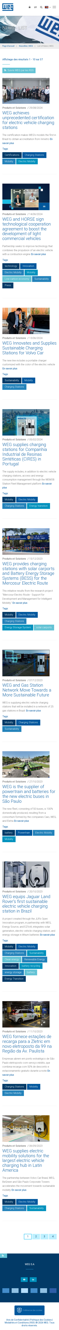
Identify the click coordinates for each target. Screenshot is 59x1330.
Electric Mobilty (27, 161)
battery (9, 832)
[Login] (29, 7)
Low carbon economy (17, 278)
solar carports (44, 627)
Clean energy (12, 959)
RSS (32, 1322)
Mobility (9, 161)
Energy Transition (14, 978)
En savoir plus (38, 254)
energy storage (13, 972)
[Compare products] (35, 7)
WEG (6, 7)
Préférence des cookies (32, 1310)
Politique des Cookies (41, 1320)
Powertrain (24, 832)
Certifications (12, 154)
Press (8, 285)
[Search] (41, 7)
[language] (48, 7)
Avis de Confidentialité (17, 1320)
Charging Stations (34, 154)
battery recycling (31, 965)
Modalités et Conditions (17, 1322)
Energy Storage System (18, 627)
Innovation (28, 265)
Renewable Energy (34, 959)
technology (11, 265)
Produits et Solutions (14, 107)
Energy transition (38, 505)
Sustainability (41, 278)
